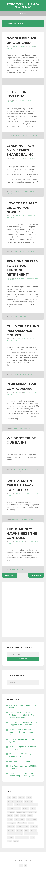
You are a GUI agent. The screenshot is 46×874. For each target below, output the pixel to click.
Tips (36, 135)
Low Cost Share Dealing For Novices (22, 207)
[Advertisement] (23, 610)
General (25, 808)
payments (11, 826)
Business (15, 519)
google (33, 808)
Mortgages (11, 471)
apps (14, 798)
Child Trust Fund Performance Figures (23, 330)
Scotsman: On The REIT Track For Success (20, 485)
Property (31, 519)
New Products (22, 823)
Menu (23, 14)
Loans (35, 469)
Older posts (10, 575)
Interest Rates (21, 812)
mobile (30, 816)
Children (15, 374)
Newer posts (36, 575)
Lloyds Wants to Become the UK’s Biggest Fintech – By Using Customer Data (22, 732)
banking (21, 798)
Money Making (19, 819)
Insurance (20, 469)
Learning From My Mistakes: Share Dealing (20, 150)
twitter (16, 841)
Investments (16, 82)
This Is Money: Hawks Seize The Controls (22, 533)
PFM (27, 826)
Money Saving (31, 819)
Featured (15, 191)
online (31, 823)
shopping (11, 834)
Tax (17, 837)
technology (25, 837)
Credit (10, 805)
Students (10, 837)
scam (26, 830)
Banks (14, 469)
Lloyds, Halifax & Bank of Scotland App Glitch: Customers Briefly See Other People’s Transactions (23, 715)
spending (19, 834)
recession (11, 830)
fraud (18, 808)
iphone (10, 816)
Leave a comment (12, 340)
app (9, 798)
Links (16, 816)
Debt (26, 805)
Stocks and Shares (27, 82)
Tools (37, 82)
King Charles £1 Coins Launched (21, 761)
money (10, 819)
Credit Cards (18, 805)
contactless (28, 801)
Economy (34, 805)
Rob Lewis (30, 46)
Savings (30, 374)
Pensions (24, 316)
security (33, 830)
